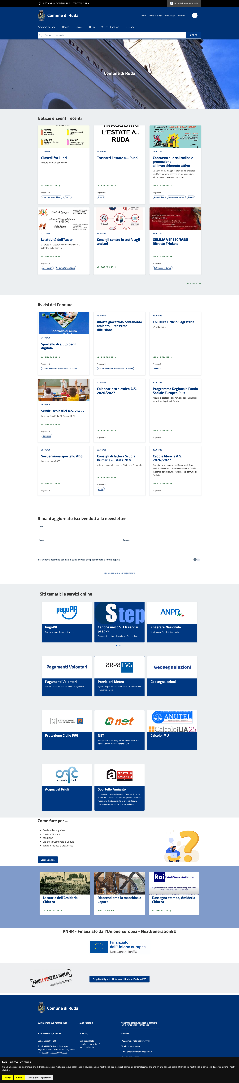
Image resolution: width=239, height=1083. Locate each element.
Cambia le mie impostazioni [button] (39, 1077)
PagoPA (51, 627)
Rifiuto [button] (19, 1077)
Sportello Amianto (112, 789)
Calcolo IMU (159, 735)
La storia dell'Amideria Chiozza (60, 899)
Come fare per (155, 15)
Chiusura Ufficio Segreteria (173, 322)
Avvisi (74, 368)
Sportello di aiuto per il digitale (58, 346)
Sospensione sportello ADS (62, 456)
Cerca (193, 35)
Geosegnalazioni (163, 681)
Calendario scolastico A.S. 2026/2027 (117, 390)
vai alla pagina (47, 859)
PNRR (143, 15)
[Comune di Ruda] (41, 1007)
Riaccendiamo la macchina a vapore (119, 899)
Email (41, 526)
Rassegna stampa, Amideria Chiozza (173, 899)
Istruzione (46, 435)
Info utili (181, 15)
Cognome (126, 539)
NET (101, 735)
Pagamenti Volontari (61, 681)
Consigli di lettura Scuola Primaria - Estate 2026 (116, 458)
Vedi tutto (193, 283)
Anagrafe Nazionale (165, 627)
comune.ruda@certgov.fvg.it (137, 1040)
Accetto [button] (8, 1077)
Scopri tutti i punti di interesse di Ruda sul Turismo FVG (119, 979)
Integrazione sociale (176, 197)
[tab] (116, 645)
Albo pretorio (86, 1022)
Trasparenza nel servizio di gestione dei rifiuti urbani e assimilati (139, 1023)
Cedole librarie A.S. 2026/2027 (167, 458)
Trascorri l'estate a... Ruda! (117, 157)
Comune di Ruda (62, 1008)
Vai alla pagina (49, 185)
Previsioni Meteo (111, 681)
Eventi (67, 197)
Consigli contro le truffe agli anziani (118, 241)
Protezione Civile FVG (61, 735)
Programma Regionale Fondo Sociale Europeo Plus (175, 390)
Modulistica (170, 15)
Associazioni (159, 197)
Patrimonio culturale (162, 267)
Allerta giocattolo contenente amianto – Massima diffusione (119, 326)
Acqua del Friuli (57, 789)
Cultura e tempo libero (51, 197)
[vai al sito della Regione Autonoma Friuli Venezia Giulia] (65, 3)
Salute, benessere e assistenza (55, 368)
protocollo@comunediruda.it (139, 1051)
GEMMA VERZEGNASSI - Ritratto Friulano (171, 241)
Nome (41, 539)
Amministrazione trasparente (52, 1022)
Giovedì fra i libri (54, 157)
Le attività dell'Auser (57, 239)
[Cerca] (195, 15)
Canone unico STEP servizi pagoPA (118, 629)
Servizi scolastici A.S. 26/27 (63, 411)
